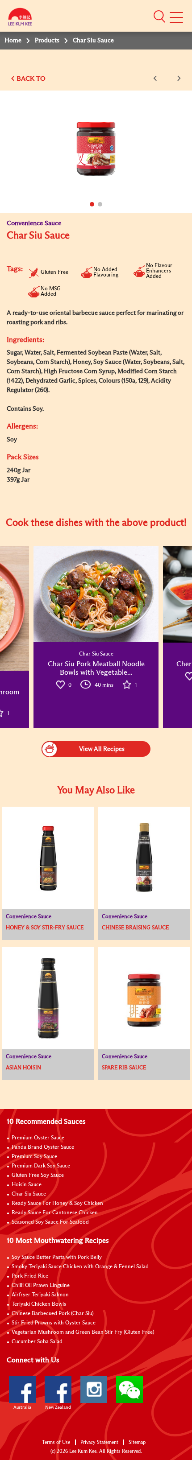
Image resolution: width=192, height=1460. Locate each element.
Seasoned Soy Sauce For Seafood (50, 1222)
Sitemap (137, 1442)
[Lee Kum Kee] (20, 19)
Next (177, 78)
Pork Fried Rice (30, 1276)
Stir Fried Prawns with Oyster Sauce (54, 1323)
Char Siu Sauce (29, 1194)
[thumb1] (96, 594)
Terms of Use (56, 1442)
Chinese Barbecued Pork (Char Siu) (53, 1313)
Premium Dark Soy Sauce (41, 1166)
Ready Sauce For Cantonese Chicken (55, 1213)
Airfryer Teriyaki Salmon (40, 1295)
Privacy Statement (99, 1442)
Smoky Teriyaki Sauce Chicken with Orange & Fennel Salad (80, 1267)
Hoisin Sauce (27, 1185)
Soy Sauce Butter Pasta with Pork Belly (57, 1257)
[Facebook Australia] (22, 1389)
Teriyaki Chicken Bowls (39, 1304)
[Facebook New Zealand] (58, 1389)
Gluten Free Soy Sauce (38, 1175)
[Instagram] (93, 1389)
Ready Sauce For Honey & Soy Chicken (57, 1203)
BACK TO (31, 78)
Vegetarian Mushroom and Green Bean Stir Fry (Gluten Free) (83, 1332)
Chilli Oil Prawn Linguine (41, 1285)
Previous (157, 78)
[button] (159, 16)
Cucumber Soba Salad (37, 1342)
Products (47, 40)
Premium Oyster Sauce (38, 1138)
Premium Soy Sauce (34, 1156)
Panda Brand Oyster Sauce (43, 1147)
